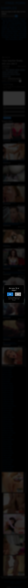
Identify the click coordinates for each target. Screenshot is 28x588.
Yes (10, 294)
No (18, 294)
